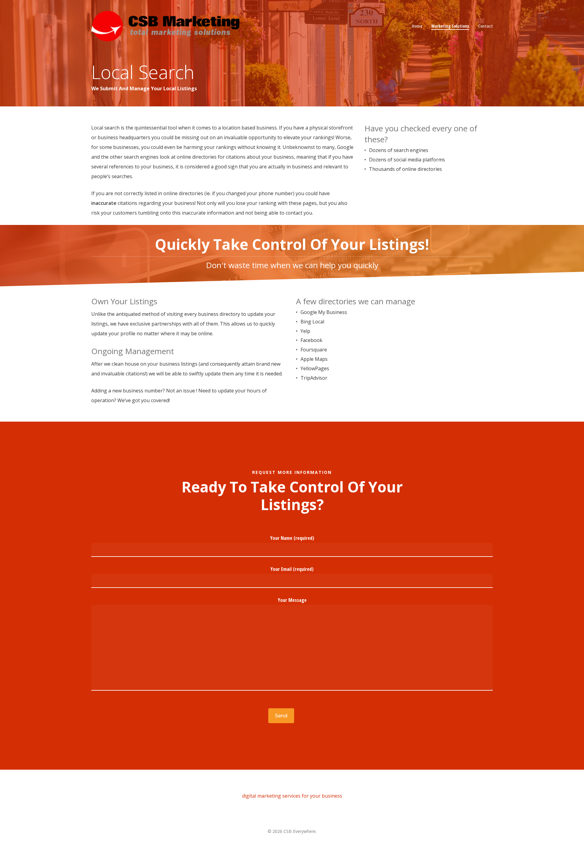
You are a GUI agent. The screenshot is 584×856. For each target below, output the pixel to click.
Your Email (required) (292, 569)
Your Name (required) (292, 538)
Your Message (292, 600)
